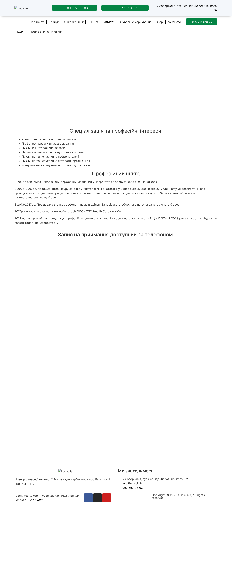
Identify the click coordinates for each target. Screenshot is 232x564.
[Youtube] (106, 497)
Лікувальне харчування (134, 22)
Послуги (54, 22)
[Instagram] (97, 497)
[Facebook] (88, 497)
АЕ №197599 (33, 500)
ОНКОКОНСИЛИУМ (100, 22)
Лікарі (159, 22)
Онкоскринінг (74, 22)
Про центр (37, 22)
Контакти (174, 22)
